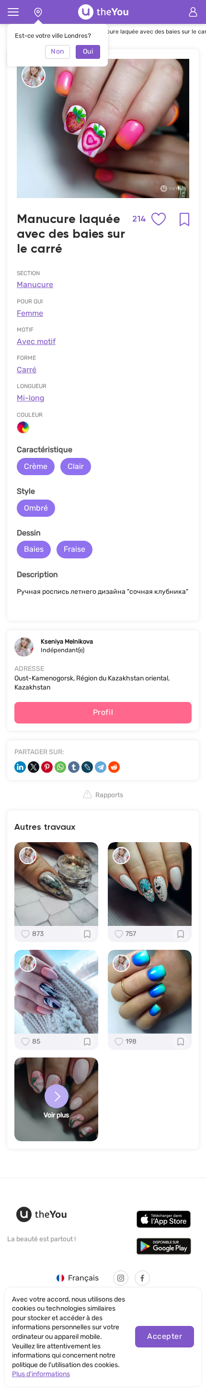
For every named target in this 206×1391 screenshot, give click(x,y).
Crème (35, 466)
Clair (76, 466)
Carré (26, 369)
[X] (33, 767)
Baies (34, 549)
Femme (30, 313)
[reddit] (114, 767)
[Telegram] (100, 767)
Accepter (164, 1336)
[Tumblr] (74, 767)
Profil (103, 712)
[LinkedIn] (20, 767)
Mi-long (31, 397)
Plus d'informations (41, 1374)
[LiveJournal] (87, 767)
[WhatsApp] (60, 767)
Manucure (35, 284)
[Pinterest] (47, 767)
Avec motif (36, 341)
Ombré (36, 507)
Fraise (74, 549)
